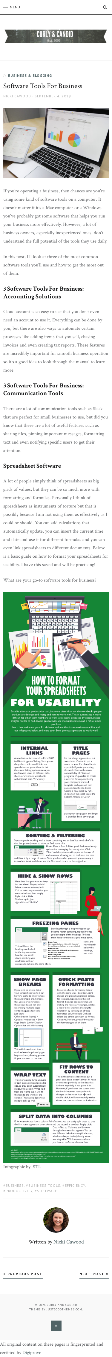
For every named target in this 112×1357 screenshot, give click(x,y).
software (47, 1191)
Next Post (92, 1274)
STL (37, 1167)
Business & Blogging (30, 75)
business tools (44, 1185)
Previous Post (24, 1274)
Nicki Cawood (17, 96)
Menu (15, 7)
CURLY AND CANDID (62, 1305)
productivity (19, 1191)
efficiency (75, 1185)
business (15, 1185)
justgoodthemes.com (64, 1309)
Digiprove (31, 1353)
